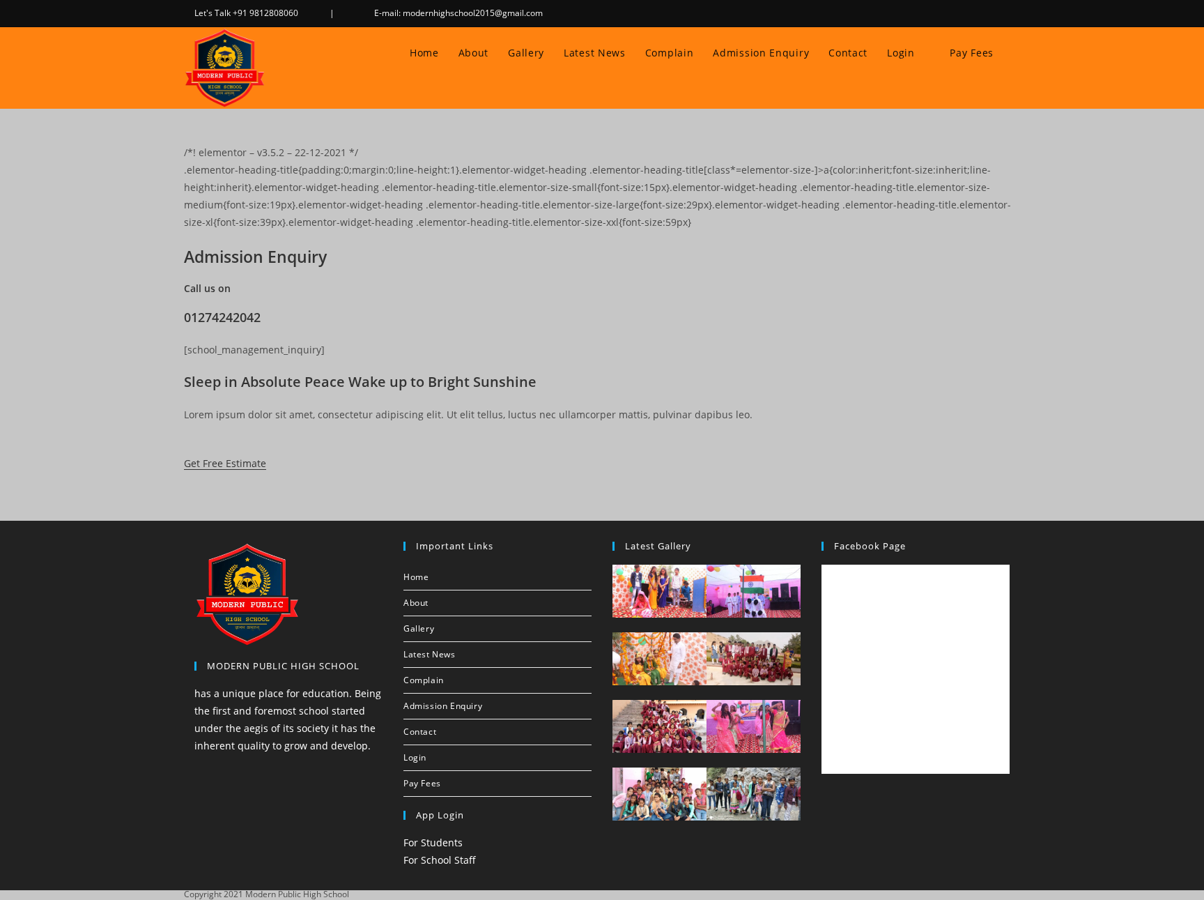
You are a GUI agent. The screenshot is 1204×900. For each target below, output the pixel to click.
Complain (423, 680)
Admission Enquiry (442, 706)
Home (416, 577)
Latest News (429, 654)
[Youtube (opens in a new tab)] (1005, 13)
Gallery (418, 628)
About (416, 603)
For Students (433, 842)
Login (416, 757)
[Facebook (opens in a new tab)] (972, 13)
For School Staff (439, 860)
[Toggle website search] (1017, 53)
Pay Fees (422, 783)
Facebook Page (870, 546)
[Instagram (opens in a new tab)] (989, 13)
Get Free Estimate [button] (225, 463)
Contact (419, 732)
